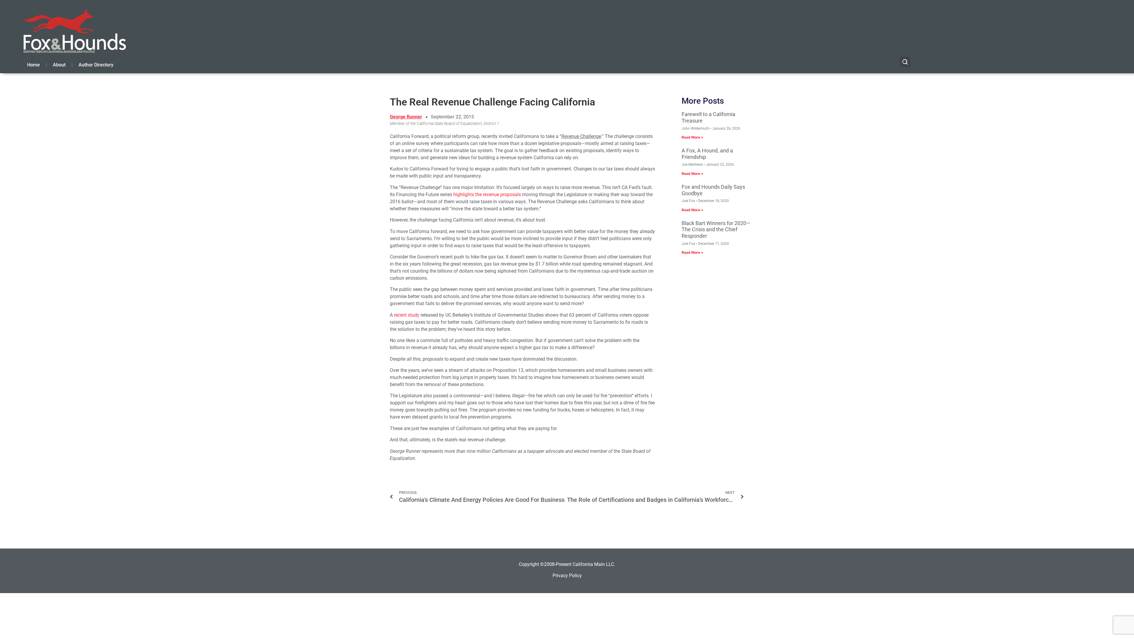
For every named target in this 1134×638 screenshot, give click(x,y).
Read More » (692, 137)
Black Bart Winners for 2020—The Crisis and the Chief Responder (716, 229)
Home (33, 65)
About (59, 65)
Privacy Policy (567, 575)
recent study (406, 315)
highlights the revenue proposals (487, 194)
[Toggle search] (905, 62)
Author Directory (96, 65)
